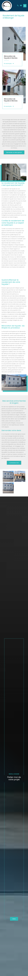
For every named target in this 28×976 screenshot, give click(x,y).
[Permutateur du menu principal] (24, 5)
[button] (18, 5)
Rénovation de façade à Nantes (10, 57)
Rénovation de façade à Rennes (11, 100)
